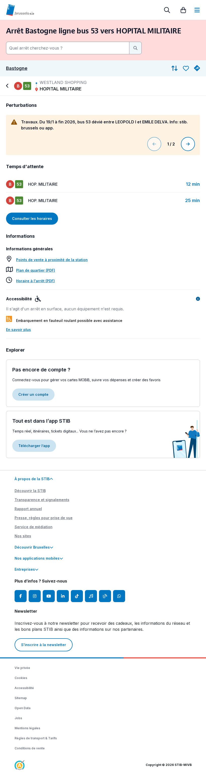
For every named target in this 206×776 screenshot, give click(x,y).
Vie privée (22, 668)
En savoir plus (18, 329)
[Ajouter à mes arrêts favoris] (186, 68)
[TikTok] (77, 596)
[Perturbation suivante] (188, 144)
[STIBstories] (105, 596)
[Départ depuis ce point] (197, 68)
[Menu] (197, 10)
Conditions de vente (30, 748)
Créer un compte (33, 394)
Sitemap (21, 698)
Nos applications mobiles (37, 558)
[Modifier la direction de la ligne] (174, 68)
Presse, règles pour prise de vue (44, 518)
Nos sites (23, 536)
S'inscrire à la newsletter (43, 645)
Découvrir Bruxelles (32, 547)
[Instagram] (35, 596)
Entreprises (25, 569)
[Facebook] (21, 596)
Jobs (18, 718)
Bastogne (16, 68)
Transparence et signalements (42, 500)
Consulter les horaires (32, 218)
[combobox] (67, 48)
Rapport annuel (28, 509)
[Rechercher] (167, 10)
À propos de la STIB (32, 479)
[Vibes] (91, 596)
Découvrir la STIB (30, 491)
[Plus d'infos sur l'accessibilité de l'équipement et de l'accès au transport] (198, 299)
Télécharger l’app (34, 446)
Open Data (22, 708)
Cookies (21, 678)
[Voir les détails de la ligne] (8, 85)
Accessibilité (24, 688)
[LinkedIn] (63, 596)
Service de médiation (34, 527)
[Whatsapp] (119, 596)
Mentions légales (27, 728)
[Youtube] (49, 596)
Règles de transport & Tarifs (36, 738)
